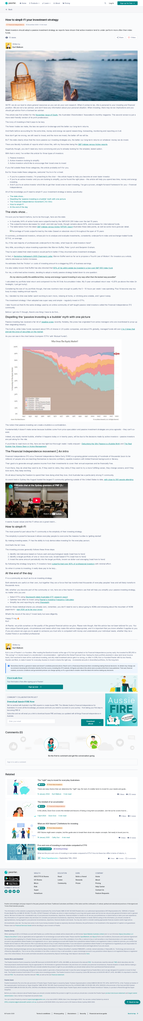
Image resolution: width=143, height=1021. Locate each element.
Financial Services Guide (23, 925)
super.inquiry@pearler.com (36, 999)
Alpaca (95, 937)
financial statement (58, 975)
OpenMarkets (84, 937)
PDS (89, 962)
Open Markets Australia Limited (93, 934)
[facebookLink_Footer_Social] (6, 891)
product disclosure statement (115, 993)
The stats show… (17, 196)
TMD (115, 962)
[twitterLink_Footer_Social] (15, 891)
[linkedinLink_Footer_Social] (19, 891)
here (87, 954)
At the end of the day (19, 207)
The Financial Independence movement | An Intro (31, 202)
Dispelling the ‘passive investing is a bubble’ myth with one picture (38, 199)
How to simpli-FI (17, 204)
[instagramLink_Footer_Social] (10, 891)
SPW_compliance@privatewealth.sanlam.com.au (20, 1002)
